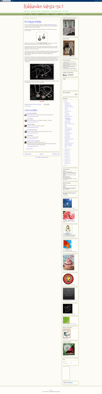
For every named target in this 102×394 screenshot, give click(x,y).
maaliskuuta (67, 160)
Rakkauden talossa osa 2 (44, 6)
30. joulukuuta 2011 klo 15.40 (32, 121)
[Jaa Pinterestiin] (48, 104)
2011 (65, 101)
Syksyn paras (67, 104)
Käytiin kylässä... (68, 122)
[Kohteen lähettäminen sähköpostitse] (44, 104)
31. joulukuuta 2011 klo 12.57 (32, 146)
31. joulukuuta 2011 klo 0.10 (32, 138)
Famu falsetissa (30, 129)
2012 (65, 100)
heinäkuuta (67, 154)
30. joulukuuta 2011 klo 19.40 (32, 127)
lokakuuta (67, 150)
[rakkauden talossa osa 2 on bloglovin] (68, 383)
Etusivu (27, 14)
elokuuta (66, 153)
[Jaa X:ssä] (46, 104)
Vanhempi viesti (55, 154)
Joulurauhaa (67, 113)
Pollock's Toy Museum (69, 116)
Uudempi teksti (28, 154)
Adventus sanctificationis (69, 123)
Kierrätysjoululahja (68, 105)
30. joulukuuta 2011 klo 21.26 (32, 132)
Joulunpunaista (67, 136)
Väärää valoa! (67, 137)
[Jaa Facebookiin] (47, 104)
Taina (28, 135)
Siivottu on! (67, 141)
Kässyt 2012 (68, 14)
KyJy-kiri (66, 109)
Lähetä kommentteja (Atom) (43, 157)
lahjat (30, 106)
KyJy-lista (66, 108)
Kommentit (66, 363)
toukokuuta (67, 157)
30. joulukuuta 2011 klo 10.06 (32, 116)
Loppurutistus (67, 115)
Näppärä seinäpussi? (68, 144)
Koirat (33, 14)
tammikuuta (67, 163)
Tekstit (65, 361)
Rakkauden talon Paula (32, 140)
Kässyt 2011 (60, 14)
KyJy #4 (66, 112)
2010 (65, 165)
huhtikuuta (67, 159)
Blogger (58, 391)
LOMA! (66, 126)
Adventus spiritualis (68, 133)
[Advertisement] (69, 373)
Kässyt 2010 (51, 14)
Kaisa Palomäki (30, 113)
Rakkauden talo (42, 14)
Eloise (28, 118)
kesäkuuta (67, 156)
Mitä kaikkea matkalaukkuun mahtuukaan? (68, 119)
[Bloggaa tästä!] (45, 104)
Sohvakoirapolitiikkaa (68, 129)
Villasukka (29, 124)
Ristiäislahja (67, 140)
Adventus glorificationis (69, 143)
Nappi (66, 147)
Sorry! (66, 125)
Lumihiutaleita (67, 130)
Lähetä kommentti (29, 148)
